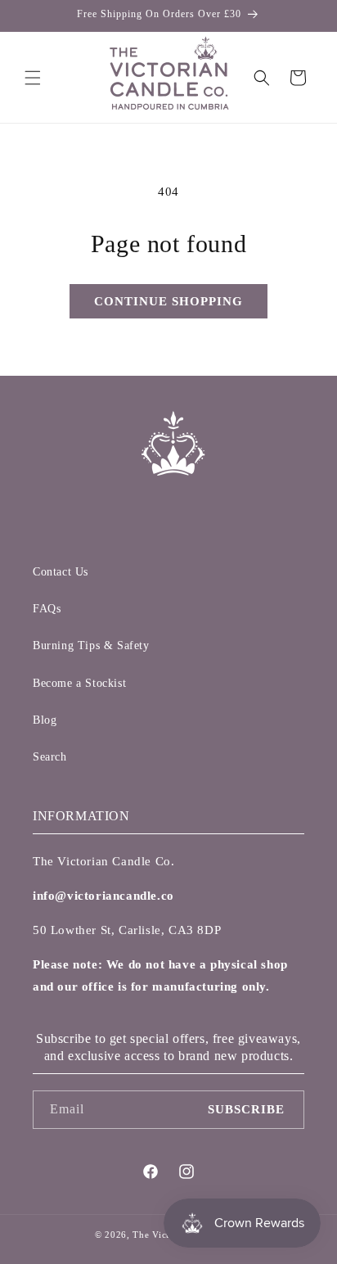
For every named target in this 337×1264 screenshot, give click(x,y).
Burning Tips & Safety (91, 645)
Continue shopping (168, 301)
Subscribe (246, 1109)
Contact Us (60, 572)
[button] (33, 78)
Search (50, 757)
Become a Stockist (79, 683)
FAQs (47, 609)
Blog (44, 720)
